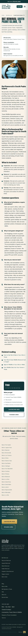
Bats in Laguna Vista (7, 447)
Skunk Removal (5, 566)
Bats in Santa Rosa (6, 481)
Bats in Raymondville (7, 489)
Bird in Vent (4, 576)
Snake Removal (5, 568)
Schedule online (14, 414)
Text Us (4, 617)
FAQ (3, 591)
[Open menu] (24, 6)
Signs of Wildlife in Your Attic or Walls (14, 364)
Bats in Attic (4, 586)
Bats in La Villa (5, 495)
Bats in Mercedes (6, 492)
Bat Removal (9, 15)
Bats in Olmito (5, 458)
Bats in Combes (5, 471)
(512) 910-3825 (17, 1)
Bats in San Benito (6, 463)
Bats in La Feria (5, 479)
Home (3, 15)
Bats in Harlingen (6, 466)
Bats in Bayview (5, 450)
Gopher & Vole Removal (7, 571)
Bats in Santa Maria (6, 484)
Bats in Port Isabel (6, 444)
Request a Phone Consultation (9, 615)
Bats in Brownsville (6, 452)
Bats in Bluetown (6, 476)
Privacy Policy (5, 632)
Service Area (5, 597)
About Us (4, 594)
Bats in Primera (5, 474)
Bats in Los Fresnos (6, 455)
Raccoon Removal (6, 560)
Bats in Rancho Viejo (7, 460)
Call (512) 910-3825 (14, 409)
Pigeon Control (5, 574)
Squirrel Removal (6, 563)
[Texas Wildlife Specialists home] (6, 6)
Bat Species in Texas (7, 589)
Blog (3, 583)
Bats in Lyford (5, 487)
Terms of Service (12, 632)
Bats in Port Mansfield (7, 468)
